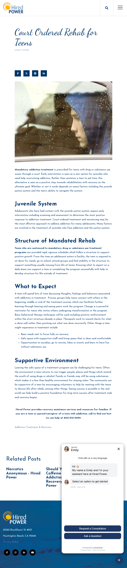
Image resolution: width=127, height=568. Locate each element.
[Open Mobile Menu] (120, 8)
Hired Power (22, 50)
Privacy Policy (10, 542)
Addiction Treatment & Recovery (33, 427)
